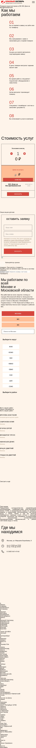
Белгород (3, 613)
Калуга (2, 650)
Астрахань (4, 609)
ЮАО (11, 347)
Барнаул (3, 612)
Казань (2, 647)
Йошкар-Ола (4, 644)
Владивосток (4, 622)
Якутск (2, 746)
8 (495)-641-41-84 (13, 551)
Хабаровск (3, 730)
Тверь (2, 716)
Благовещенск (5, 616)
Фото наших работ (6, 411)
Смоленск (3, 709)
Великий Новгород (6, 620)
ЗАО (10, 358)
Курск (2, 660)
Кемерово (3, 651)
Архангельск (4, 607)
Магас (2, 668)
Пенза (2, 689)
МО (18, 319)
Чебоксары (4, 734)
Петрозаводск (5, 692)
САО (10, 375)
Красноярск (4, 657)
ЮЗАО (11, 352)
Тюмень (3, 720)
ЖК (18, 325)
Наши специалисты (7, 409)
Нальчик (3, 678)
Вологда (3, 627)
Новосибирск (5, 681)
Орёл (1, 686)
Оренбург (3, 685)
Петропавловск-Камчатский (10, 694)
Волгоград (3, 626)
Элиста (2, 740)
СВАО (11, 369)
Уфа (1, 727)
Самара (2, 703)
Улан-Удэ (3, 723)
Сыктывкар (4, 712)
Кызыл (2, 661)
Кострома (3, 654)
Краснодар (4, 655)
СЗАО (11, 386)
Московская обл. (6, 674)
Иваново (3, 638)
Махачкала (4, 671)
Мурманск (3, 675)
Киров (2, 653)
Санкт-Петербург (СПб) (8, 705)
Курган (2, 658)
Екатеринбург (5, 636)
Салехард (3, 702)
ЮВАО (11, 364)
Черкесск (3, 736)
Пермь (2, 691)
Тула (1, 719)
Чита (1, 737)
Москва (18, 313)
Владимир (3, 624)
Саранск (3, 706)
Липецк (2, 664)
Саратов (3, 708)
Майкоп (3, 670)
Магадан (3, 667)
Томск (2, 718)
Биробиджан (4, 614)
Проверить (4, 273)
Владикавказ (4, 623)
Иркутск (3, 641)
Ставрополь (4, 710)
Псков (2, 695)
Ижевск (3, 640)
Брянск (2, 617)
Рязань (2, 699)
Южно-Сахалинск (6, 743)
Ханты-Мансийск (6, 732)
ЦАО (10, 381)
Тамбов (2, 715)
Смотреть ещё (5, 481)
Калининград (4, 648)
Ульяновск (3, 725)
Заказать (18, 251)
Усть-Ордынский (6, 726)
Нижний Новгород (6, 679)
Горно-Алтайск (5, 631)
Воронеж (3, 629)
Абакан (2, 605)
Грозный (3, 633)
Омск (2, 684)
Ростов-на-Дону (6, 698)
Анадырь (3, 606)
